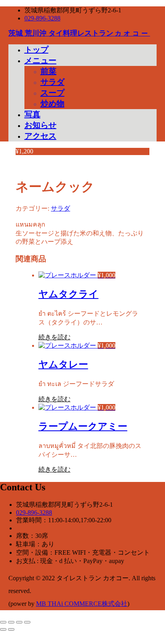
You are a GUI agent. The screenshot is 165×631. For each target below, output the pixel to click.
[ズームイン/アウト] (3, 622)
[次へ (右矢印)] (11, 629)
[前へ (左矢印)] (3, 629)
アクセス (40, 135)
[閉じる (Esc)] (27, 622)
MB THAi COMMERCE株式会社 (81, 603)
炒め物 (52, 103)
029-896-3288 (42, 18)
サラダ (52, 82)
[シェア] (19, 622)
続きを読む (54, 337)
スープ (52, 92)
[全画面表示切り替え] (11, 622)
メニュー (40, 60)
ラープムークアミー (82, 426)
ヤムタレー (63, 364)
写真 (32, 114)
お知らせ (40, 125)
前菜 (48, 71)
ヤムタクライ (68, 294)
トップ (36, 49)
